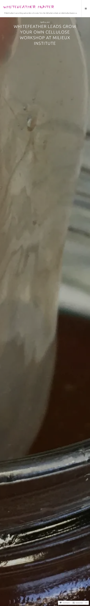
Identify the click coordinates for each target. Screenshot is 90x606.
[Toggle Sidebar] (85, 8)
